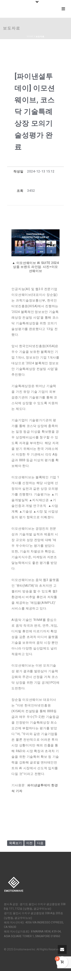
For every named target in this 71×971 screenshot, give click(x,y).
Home (30, 36)
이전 (29, 843)
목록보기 (15, 843)
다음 (40, 843)
